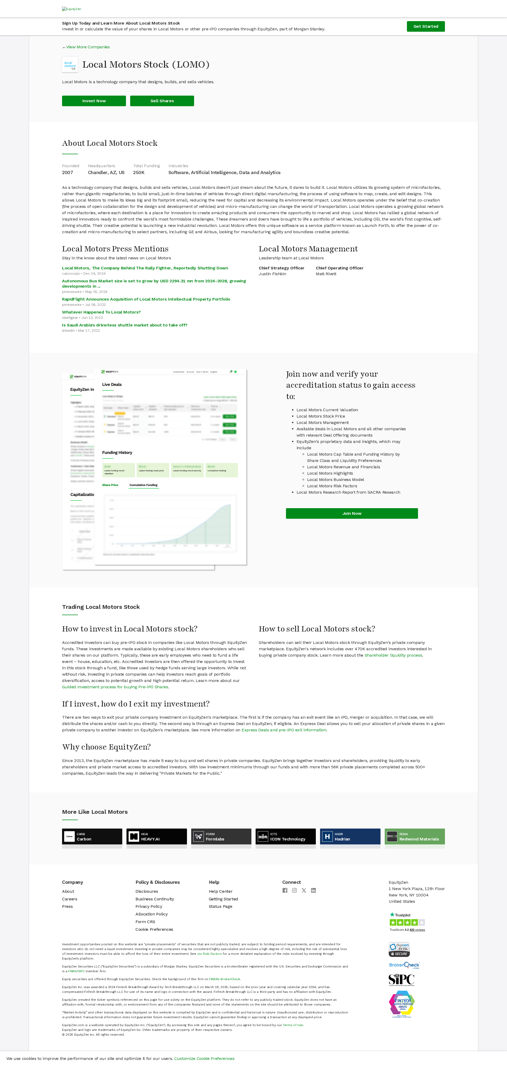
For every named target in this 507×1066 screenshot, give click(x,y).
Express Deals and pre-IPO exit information (284, 729)
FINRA (72, 971)
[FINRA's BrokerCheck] (404, 964)
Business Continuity (154, 898)
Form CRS (145, 921)
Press (67, 906)
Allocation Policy (151, 914)
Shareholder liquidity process (393, 655)
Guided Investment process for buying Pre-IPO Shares (115, 686)
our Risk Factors (209, 954)
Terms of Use (293, 1025)
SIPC (81, 971)
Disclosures (146, 891)
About (68, 891)
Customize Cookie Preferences (204, 1058)
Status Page (220, 906)
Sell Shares (162, 100)
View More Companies (88, 46)
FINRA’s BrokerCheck (224, 979)
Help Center (220, 891)
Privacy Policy (148, 906)
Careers (69, 898)
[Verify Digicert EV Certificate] (399, 948)
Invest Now (94, 100)
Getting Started (223, 898)
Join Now (351, 513)
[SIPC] (401, 979)
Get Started (426, 26)
